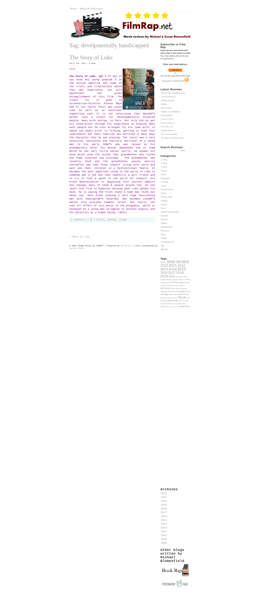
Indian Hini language (170, 212)
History (164, 204)
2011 (173, 265)
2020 (172, 276)
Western (164, 249)
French (175, 282)
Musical (164, 216)
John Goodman (181, 288)
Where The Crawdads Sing (173, 93)
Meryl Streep (182, 294)
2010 (164, 265)
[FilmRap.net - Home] (130, 39)
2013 (164, 269)
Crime (163, 186)
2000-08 (173, 262)
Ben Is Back (166, 108)
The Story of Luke (91, 57)
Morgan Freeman (166, 298)
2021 (164, 497)
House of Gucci (168, 123)
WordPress (126, 246)
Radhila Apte (166, 227)
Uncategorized (167, 242)
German (170, 285)
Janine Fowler (77, 248)
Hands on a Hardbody (170, 111)
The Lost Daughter (169, 134)
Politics (164, 223)
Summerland (166, 115)
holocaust (165, 288)
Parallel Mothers (168, 130)
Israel (172, 288)
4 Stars (164, 167)
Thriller (164, 238)
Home (73, 8)
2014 (173, 269)
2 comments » (79, 219)
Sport (163, 234)
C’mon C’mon (167, 119)
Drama (164, 193)
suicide (178, 303)
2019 (164, 276)
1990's (163, 262)
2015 (181, 269)
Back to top (80, 236)
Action (163, 174)
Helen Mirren (179, 285)
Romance (165, 230)
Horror (164, 208)
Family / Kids (166, 197)
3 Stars (164, 163)
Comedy (164, 182)
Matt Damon (173, 294)
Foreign (164, 201)
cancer (180, 279)
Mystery (164, 219)
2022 (164, 493)
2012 (181, 265)
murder (174, 298)
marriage (164, 294)
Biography (165, 178)
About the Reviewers (91, 8)
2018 (180, 272)
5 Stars (164, 171)
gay (182, 282)
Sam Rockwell (183, 301)
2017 (172, 272)
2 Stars (164, 159)
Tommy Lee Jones (172, 306)
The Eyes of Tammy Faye (172, 138)
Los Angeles (180, 291)
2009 (185, 262)
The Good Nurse (168, 96)
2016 (163, 272)
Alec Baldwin (179, 277)
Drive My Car (167, 126)
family (168, 283)
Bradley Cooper (172, 279)
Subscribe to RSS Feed (173, 81)
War (162, 245)
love (188, 291)
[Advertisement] (175, 357)
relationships (172, 301)
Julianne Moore (167, 291)
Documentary (167, 189)
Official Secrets (167, 100)
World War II (184, 306)
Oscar (182, 297)
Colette (164, 104)
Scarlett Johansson (167, 304)
